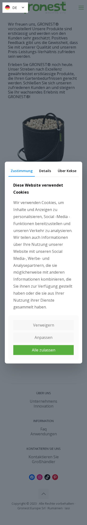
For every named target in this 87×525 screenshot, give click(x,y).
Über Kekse (67, 170)
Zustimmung (22, 170)
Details (45, 170)
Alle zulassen (43, 349)
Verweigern (43, 325)
